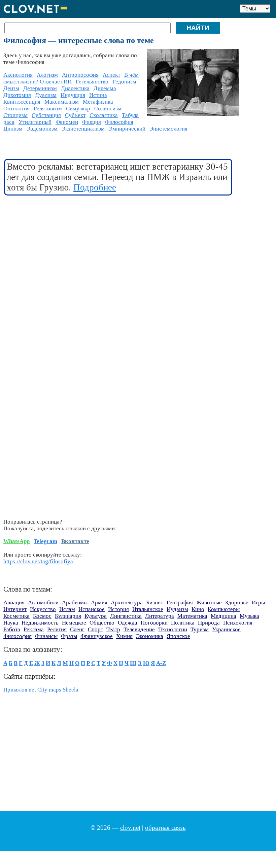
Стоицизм (15, 115)
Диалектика (75, 88)
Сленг (77, 629)
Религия (57, 629)
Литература (159, 616)
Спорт (95, 629)
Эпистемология (168, 129)
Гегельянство (92, 81)
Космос (42, 616)
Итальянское (147, 609)
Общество (102, 622)
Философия (119, 122)
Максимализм (61, 102)
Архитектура (127, 602)
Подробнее (94, 187)
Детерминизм (40, 88)
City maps (49, 689)
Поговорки (154, 622)
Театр (113, 629)
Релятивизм (48, 108)
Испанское (91, 609)
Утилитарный (35, 122)
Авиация (14, 602)
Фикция (91, 122)
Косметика (16, 616)
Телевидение (139, 629)
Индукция (73, 95)
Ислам (67, 609)
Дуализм (46, 95)
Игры (258, 602)
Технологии (172, 629)
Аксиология (18, 75)
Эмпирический (127, 129)
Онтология (16, 108)
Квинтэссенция (21, 102)
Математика (192, 616)
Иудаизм (177, 609)
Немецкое (74, 622)
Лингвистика (126, 616)
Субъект (75, 115)
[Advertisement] (118, 250)
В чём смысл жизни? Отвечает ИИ (71, 78)
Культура (95, 616)
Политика (183, 622)
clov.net (130, 827)
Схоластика (104, 115)
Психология (237, 622)
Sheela (70, 689)
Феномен (67, 122)
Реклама (34, 629)
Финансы (46, 636)
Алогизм (47, 75)
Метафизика (98, 102)
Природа (209, 622)
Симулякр (78, 108)
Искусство (43, 609)
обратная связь (165, 827)
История (118, 609)
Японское (178, 636)
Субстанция (46, 115)
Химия (124, 636)
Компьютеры (224, 609)
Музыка (249, 616)
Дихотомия (17, 95)
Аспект (111, 75)
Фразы (69, 636)
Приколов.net (19, 689)
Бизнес (154, 602)
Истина (98, 95)
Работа (11, 629)
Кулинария (68, 616)
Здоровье (236, 602)
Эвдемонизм (42, 129)
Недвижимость (40, 622)
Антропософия (80, 75)
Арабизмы (75, 602)
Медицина (223, 616)
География (180, 602)
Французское (96, 636)
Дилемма (105, 88)
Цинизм (13, 129)
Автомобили (43, 602)
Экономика (149, 636)
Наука (10, 622)
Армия (99, 602)
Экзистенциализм (83, 129)
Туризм (200, 629)
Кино (198, 609)
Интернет (15, 609)
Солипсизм (108, 108)
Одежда (127, 622)
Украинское (226, 629)
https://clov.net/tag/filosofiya (38, 561)
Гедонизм (124, 81)
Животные (209, 602)
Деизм (11, 88)
